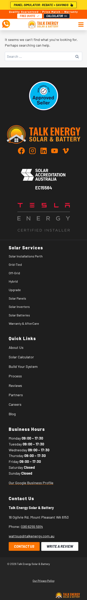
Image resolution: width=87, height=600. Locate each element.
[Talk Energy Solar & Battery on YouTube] (56, 150)
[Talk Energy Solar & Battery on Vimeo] (65, 150)
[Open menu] (80, 24)
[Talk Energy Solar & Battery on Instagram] (34, 150)
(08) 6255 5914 (32, 526)
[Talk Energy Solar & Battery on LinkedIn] (45, 150)
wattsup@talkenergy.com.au (31, 536)
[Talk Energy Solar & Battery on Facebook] (23, 150)
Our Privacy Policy (43, 580)
